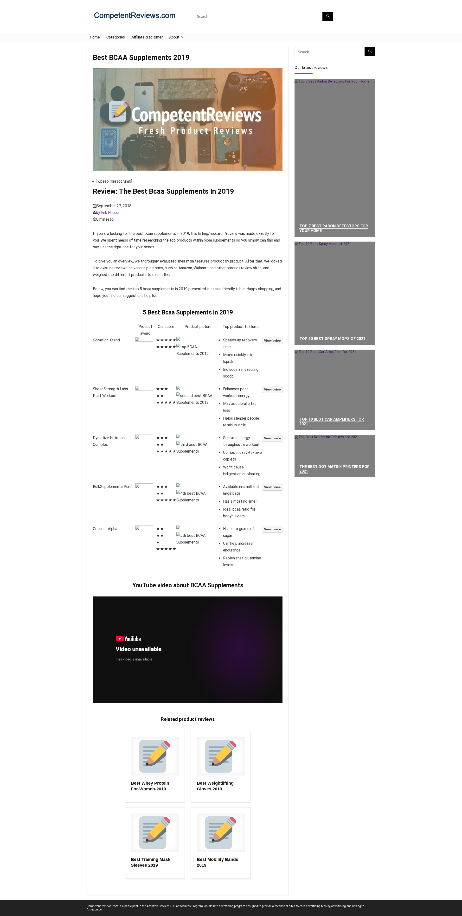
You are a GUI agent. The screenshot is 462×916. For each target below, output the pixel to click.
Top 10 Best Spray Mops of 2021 (332, 338)
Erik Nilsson (110, 212)
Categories (115, 37)
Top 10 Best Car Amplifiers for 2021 (331, 421)
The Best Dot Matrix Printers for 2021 (334, 469)
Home (95, 37)
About (174, 37)
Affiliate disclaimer (147, 37)
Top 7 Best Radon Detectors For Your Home (333, 228)
